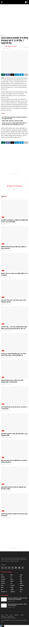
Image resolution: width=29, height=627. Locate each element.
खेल (1, 589)
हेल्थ (20, 591)
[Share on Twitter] (12, 75)
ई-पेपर (2, 575)
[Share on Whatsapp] (3, 75)
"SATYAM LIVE (7, 620)
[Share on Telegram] (21, 75)
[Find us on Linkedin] (22, 568)
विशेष (21, 579)
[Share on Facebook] (8, 75)
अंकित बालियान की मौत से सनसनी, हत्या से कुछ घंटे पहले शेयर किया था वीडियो (13, 488)
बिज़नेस (11, 581)
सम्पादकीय (22, 585)
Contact (22, 615)
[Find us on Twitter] (12, 568)
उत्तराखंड (2, 581)
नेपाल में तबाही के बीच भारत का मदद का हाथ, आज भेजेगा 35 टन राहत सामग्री (14, 408)
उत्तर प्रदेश (3, 579)
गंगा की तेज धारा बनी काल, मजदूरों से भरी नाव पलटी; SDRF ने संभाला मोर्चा (14, 514)
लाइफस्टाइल (12, 591)
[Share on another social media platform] (26, 75)
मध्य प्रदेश (12, 585)
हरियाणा (21, 589)
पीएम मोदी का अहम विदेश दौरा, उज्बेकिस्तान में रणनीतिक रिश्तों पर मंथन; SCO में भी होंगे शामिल (14, 221)
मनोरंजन (11, 587)
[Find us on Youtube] (16, 568)
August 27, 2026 (5, 384)
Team (11, 615)
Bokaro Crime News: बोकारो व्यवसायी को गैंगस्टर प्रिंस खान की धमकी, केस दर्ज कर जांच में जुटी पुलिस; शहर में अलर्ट (14, 123)
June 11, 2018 (6, 48)
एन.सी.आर (3, 583)
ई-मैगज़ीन (2, 577)
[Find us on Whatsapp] (2, 568)
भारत (5, 35)
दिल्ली (11, 575)
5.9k (10, 223)
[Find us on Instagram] (9, 568)
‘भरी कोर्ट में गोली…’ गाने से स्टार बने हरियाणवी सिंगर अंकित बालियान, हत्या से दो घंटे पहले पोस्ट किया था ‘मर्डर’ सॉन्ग (14, 327)
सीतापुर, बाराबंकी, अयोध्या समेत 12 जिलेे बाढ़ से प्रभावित (12, 121)
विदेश (21, 577)
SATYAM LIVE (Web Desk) (11, 46)
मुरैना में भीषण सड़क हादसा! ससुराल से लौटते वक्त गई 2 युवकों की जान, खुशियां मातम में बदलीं (14, 117)
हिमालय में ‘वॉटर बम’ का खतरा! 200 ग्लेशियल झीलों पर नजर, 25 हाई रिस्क (14, 274)
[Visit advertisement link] (14, 20)
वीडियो (21, 581)
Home (2, 35)
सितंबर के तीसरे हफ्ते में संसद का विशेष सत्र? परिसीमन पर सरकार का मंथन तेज (13, 247)
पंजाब (11, 579)
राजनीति (11, 589)
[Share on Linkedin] (17, 75)
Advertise (16, 615)
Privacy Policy (10, 616)
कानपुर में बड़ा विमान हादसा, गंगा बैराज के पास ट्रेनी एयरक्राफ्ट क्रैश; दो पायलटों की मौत (12, 381)
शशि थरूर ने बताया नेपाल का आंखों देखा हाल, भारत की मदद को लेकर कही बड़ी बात (14, 461)
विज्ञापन (21, 575)
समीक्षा (21, 583)
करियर (2, 585)
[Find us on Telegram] (19, 568)
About (7, 615)
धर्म (11, 577)
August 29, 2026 (5, 223)
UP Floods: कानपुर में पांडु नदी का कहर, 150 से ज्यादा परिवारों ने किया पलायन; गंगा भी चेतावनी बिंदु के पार (13, 354)
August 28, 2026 (5, 330)
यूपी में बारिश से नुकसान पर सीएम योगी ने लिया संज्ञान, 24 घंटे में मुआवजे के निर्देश (14, 434)
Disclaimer (3, 616)
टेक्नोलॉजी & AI (4, 591)
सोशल (21, 587)
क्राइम (2, 587)
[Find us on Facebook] (5, 568)
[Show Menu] (1, 2)
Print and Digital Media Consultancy (8, 617)
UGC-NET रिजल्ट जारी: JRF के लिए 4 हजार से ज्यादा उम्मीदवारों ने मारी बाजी (13, 301)
